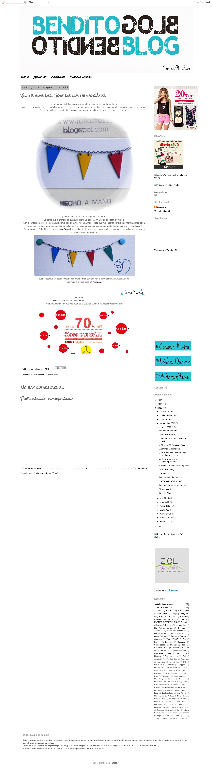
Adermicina (161, 662)
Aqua (170, 662)
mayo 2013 (165, 506)
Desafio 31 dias (177, 645)
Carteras (168, 642)
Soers (167, 716)
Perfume (157, 701)
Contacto (58, 77)
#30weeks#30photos (163, 619)
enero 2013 (165, 522)
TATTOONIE (165, 473)
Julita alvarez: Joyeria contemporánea (169, 460)
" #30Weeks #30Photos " (170, 481)
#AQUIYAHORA (172, 639)
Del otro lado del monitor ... (171, 477)
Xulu (182, 718)
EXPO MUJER (160, 648)
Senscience (165, 713)
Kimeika (157, 690)
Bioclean (168, 625)
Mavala (179, 696)
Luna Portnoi (181, 693)
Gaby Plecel (167, 682)
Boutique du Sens (172, 667)
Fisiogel (157, 682)
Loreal (183, 651)
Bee (184, 639)
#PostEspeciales (172, 659)
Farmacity (174, 648)
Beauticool (158, 665)
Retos (164, 636)
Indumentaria (169, 687)
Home (25, 77)
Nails (163, 699)
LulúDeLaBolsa (167, 693)
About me (40, 77)
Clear (184, 670)
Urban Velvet (173, 718)
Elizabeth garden (160, 679)
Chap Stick (158, 670)
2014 (160, 404)
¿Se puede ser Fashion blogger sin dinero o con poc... (173, 454)
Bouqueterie (158, 667)
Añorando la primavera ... (171, 449)
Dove (182, 619)
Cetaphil (183, 667)
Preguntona (181, 701)
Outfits (183, 699)
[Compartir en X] (62, 367)
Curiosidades (159, 645)
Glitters (175, 684)
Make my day (159, 696)
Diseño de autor (51, 375)
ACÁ (64, 229)
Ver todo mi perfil (162, 211)
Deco (156, 676)
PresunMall (158, 704)
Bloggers (182, 665)
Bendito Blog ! (165, 493)
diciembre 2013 (167, 411)
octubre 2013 (166, 419)
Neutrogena (173, 699)
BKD (184, 662)
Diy (173, 614)
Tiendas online (171, 656)
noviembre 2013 (167, 415)
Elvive (173, 679)
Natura (178, 653)
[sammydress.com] (155, 195)
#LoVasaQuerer (37, 375)
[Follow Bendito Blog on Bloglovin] (166, 591)
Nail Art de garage (163, 628)
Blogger (115, 763)
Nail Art (170, 653)
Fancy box (184, 614)
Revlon (174, 636)
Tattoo (156, 718)
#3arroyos (158, 639)
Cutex (167, 673)
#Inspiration (158, 659)
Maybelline (158, 653)
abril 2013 (165, 510)
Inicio (87, 468)
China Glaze (172, 670)
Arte (177, 662)
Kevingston (182, 687)
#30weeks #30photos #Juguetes (174, 465)
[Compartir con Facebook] (64, 367)
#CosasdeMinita (163, 607)
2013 (160, 408)
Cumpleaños (181, 625)
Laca (169, 651)
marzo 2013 (165, 514)
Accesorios (185, 659)
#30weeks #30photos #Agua (172, 445)
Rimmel (170, 710)
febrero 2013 (166, 518)
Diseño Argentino (179, 676)
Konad (177, 690)
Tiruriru (164, 718)
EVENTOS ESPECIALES (165, 622)
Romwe (183, 636)
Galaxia (178, 682)
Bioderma (170, 665)
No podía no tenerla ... (169, 430)
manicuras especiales (176, 631)
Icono (184, 684)
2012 (160, 526)
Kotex (184, 690)
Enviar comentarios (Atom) (46, 473)
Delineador (166, 676)
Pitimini (168, 701)
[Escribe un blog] (59, 367)
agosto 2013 (166, 427)
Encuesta (182, 679)
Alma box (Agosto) (167, 434)
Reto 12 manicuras (167, 616)
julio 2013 (164, 498)
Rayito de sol (176, 707)
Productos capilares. (177, 704)
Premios (163, 614)
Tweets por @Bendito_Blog (166, 250)
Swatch (176, 716)
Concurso (181, 642)
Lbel (176, 651)
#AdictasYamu (164, 604)
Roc (178, 710)
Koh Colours (167, 690)
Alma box (183, 610)
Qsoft (156, 636)
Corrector (157, 673)
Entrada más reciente (31, 468)
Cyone (174, 673)
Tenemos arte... (166, 489)
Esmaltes (185, 622)
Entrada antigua (140, 468)
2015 (160, 400)
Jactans (160, 651)
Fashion (185, 648)
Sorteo (183, 616)
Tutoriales (158, 631)
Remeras (160, 710)
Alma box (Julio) (166, 469)
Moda (183, 634)
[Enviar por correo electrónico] (56, 367)
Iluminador (158, 687)
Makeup (171, 696)
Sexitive (175, 713)
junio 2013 (165, 502)
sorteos (157, 634)
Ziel (184, 656)
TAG (184, 716)
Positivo (181, 628)
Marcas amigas (81, 77)
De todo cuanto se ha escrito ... (173, 485)
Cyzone (183, 673)
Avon (159, 625)
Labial (156, 693)
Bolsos (157, 642)
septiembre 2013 (168, 423)
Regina (186, 707)
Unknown (162, 207)
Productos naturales (161, 707)
